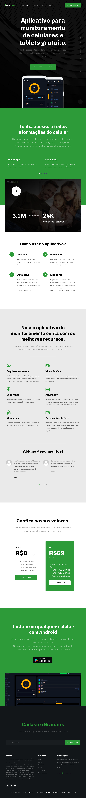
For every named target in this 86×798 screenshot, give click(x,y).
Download (50, 5)
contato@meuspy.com (64, 773)
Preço (43, 5)
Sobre (28, 5)
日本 (80, 41)
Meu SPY (31, 793)
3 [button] (44, 173)
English (80, 60)
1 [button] (39, 173)
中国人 (80, 46)
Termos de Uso (43, 773)
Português (80, 68)
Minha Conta (72, 5)
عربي (80, 38)
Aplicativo (35, 5)
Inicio (22, 5)
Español (80, 52)
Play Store (42, 660)
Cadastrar (26, 577)
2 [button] (41, 173)
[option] (24, 164)
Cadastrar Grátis (43, 67)
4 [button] (46, 173)
